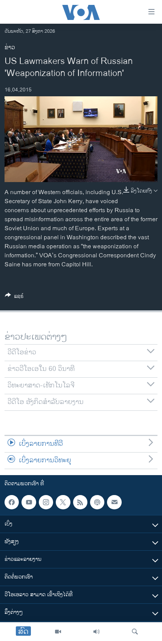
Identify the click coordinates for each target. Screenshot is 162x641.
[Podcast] (97, 502)
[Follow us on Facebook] (12, 502)
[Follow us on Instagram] (46, 502)
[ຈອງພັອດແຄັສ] (114, 502)
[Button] (14, 297)
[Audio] (96, 631)
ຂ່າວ (10, 48)
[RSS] (80, 502)
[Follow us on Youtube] (28, 502)
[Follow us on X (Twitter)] (63, 502)
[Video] (58, 631)
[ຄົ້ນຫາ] (135, 631)
